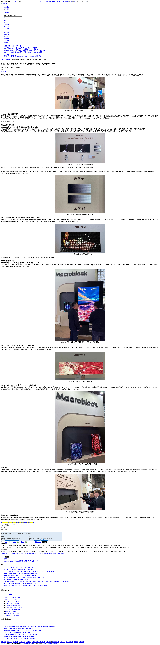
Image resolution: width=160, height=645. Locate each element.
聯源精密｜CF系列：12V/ (12, 599)
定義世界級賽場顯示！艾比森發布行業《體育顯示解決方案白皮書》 (24, 573)
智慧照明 (34, 48)
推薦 (5, 46)
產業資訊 (6, 22)
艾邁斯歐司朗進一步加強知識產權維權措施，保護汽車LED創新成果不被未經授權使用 (29, 626)
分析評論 (6, 28)
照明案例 (6, 38)
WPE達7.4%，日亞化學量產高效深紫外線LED (52, 553)
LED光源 (14, 48)
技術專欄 (6, 40)
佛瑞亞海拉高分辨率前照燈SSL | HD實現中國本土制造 (20, 575)
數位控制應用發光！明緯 (12, 613)
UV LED (6, 50)
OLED (31, 50)
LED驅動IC (7, 48)
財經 (13, 46)
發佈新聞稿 (35, 642)
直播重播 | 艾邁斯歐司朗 (12, 611)
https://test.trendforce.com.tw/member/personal (34, 1)
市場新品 (6, 24)
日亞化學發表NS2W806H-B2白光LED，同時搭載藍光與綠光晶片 (20, 553)
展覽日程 (13, 56)
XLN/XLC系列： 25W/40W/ (13, 603)
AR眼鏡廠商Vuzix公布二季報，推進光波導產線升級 (19, 636)
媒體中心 (28, 642)
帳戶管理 (53, 1)
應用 (17, 46)
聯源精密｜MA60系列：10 (12, 597)
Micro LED (42, 50)
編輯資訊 (15, 642)
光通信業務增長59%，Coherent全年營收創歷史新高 (19, 628)
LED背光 (6, 52)
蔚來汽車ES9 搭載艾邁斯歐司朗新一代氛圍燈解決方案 (20, 583)
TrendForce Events (22, 56)
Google (6, 14)
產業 (9, 46)
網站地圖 (81, 642)
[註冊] (17, 1)
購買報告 (6, 30)
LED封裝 (13, 52)
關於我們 (3, 642)
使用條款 (62, 642)
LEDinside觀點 (38, 52)
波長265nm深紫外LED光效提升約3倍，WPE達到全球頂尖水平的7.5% (24, 577)
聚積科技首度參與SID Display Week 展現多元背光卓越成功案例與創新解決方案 (27, 585)
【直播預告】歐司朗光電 (13, 615)
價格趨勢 (6, 32)
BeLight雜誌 (55, 642)
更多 (10, 594)
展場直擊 (6, 56)
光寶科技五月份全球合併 (12, 601)
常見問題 (65, 1)
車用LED (18, 50)
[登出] (48, 1)
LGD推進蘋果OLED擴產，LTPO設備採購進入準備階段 (20, 638)
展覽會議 (6, 42)
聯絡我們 (59, 1)
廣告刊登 (48, 642)
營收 (25, 52)
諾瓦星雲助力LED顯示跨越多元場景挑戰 (16, 579)
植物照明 (25, 50)
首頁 (5, 20)
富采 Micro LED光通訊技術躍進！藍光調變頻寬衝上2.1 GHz (21, 567)
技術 (21, 46)
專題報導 (6, 34)
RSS (6, 542)
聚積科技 (3, 71)
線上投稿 (6, 7)
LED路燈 (27, 48)
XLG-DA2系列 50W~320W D (13, 607)
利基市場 (6, 26)
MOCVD (30, 52)
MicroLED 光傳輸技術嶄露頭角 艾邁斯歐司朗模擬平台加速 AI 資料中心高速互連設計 (29, 571)
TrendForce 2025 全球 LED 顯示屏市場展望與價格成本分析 (21, 561)
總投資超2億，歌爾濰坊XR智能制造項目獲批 (17, 632)
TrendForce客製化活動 (34, 56)
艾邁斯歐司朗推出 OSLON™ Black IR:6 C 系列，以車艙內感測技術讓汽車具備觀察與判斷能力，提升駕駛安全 (36, 581)
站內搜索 (6, 12)
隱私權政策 (69, 642)
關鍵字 (76, 642)
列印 (14, 542)
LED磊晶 (19, 52)
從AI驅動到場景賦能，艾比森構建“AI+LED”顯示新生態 (20, 634)
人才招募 (22, 642)
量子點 (36, 50)
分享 (22, 542)
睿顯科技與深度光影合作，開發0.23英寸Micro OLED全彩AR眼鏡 (23, 630)
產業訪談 (6, 36)
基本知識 (6, 54)
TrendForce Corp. (28, 643)
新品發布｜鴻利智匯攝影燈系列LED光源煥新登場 (18, 569)
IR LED (12, 50)
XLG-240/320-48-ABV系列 (12, 605)
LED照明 (21, 48)
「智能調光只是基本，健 (12, 609)
